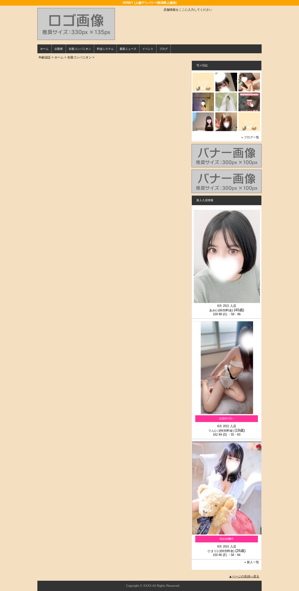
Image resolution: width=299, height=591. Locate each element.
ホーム (44, 48)
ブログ (163, 48)
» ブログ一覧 (250, 137)
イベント (147, 48)
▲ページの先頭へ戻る (244, 576)
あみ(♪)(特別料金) (221, 310)
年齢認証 (45, 57)
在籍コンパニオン (80, 48)
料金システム (105, 48)
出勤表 (58, 48)
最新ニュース (128, 48)
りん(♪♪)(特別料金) (221, 430)
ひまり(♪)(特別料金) (221, 551)
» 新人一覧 (251, 562)
